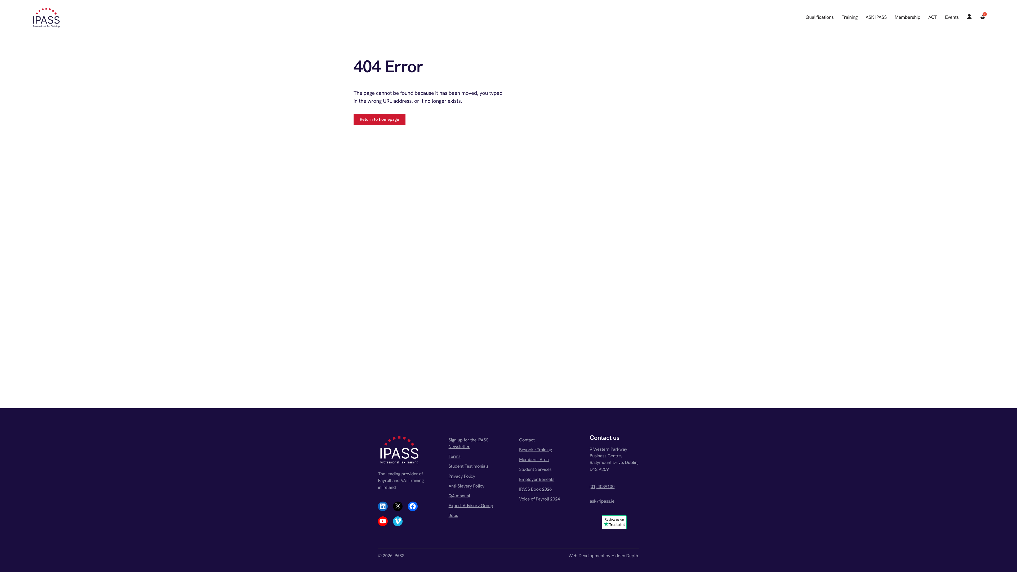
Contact (527, 440)
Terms (455, 456)
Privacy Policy (462, 476)
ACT (932, 17)
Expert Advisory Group (471, 506)
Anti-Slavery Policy (467, 486)
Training (850, 17)
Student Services (535, 469)
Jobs (453, 516)
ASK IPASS (876, 17)
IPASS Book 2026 (535, 489)
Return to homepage (379, 119)
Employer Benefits (536, 479)
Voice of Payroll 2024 (539, 499)
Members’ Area (534, 460)
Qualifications (820, 17)
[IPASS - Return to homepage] (46, 17)
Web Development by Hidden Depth (603, 556)
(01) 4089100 (602, 487)
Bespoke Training (535, 450)
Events (952, 17)
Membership (907, 17)
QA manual (459, 496)
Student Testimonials (469, 466)
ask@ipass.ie (602, 501)
